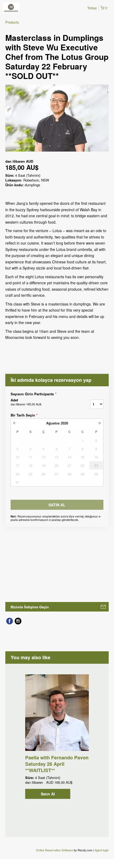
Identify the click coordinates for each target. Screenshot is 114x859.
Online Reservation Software (54, 850)
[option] (57, 736)
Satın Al (48, 793)
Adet (26, 402)
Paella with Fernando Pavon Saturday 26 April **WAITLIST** (57, 764)
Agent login (102, 850)
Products (12, 22)
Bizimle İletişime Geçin (30, 606)
